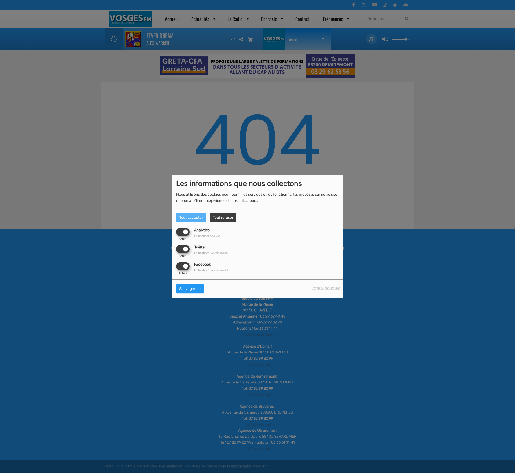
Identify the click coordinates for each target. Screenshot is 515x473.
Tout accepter (191, 217)
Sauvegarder (190, 288)
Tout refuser (223, 217)
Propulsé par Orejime (326, 288)
